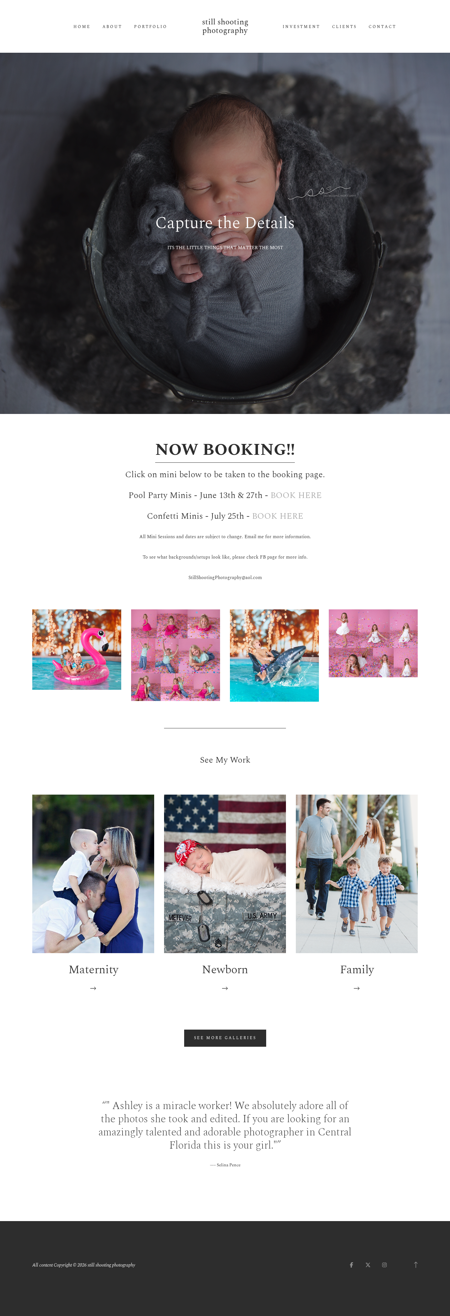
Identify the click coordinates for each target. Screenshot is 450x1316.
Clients (344, 27)
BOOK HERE (296, 495)
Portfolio (150, 27)
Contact (382, 27)
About (112, 27)
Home (82, 27)
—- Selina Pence (225, 1165)
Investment (301, 27)
